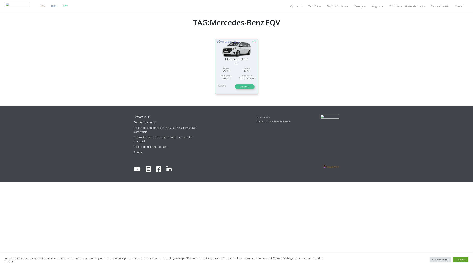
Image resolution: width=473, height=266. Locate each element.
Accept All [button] (460, 259)
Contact (459, 6)
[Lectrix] (17, 6)
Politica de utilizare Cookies (150, 147)
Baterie (247, 68)
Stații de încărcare (337, 6)
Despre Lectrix (440, 6)
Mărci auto (296, 6)
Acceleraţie (247, 75)
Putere (226, 68)
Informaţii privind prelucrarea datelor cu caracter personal (163, 139)
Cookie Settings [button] (440, 259)
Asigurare (377, 6)
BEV (65, 6)
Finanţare (360, 6)
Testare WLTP (142, 117)
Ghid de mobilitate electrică (406, 6)
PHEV (54, 6)
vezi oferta (244, 86)
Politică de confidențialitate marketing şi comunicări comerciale (165, 130)
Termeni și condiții (145, 122)
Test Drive (314, 6)
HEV (42, 6)
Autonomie (226, 75)
